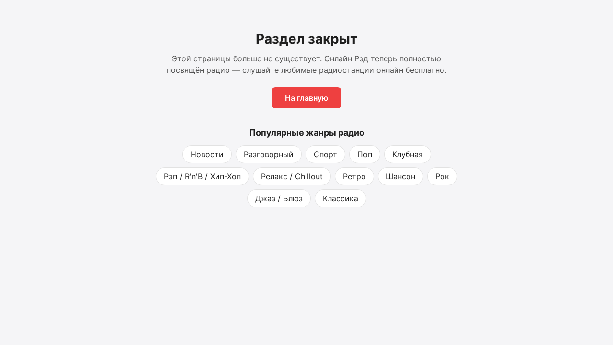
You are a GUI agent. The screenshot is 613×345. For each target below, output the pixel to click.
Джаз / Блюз (279, 198)
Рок (442, 176)
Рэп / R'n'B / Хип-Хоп (202, 176)
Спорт (325, 154)
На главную (306, 98)
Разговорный (269, 154)
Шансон (400, 176)
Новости (207, 154)
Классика (340, 198)
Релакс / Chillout (292, 176)
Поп (364, 154)
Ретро (354, 176)
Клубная (407, 154)
